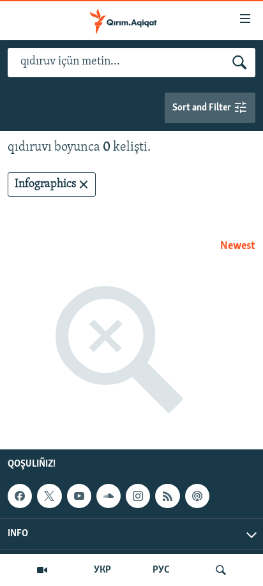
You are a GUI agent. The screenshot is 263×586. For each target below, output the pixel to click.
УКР (102, 570)
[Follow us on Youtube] (79, 496)
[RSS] (167, 496)
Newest (237, 246)
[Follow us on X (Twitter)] (49, 496)
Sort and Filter (202, 108)
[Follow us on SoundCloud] (108, 496)
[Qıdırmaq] (221, 570)
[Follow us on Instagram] (138, 496)
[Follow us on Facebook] (20, 496)
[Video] (42, 570)
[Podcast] (197, 496)
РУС (161, 570)
